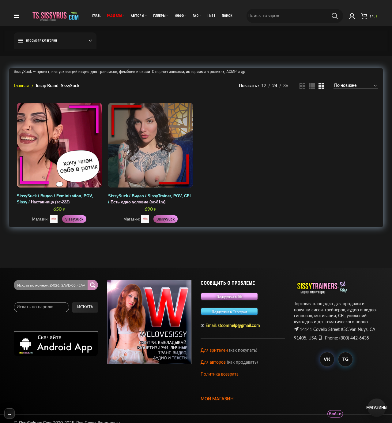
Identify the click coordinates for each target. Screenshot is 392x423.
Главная (22, 86)
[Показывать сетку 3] (312, 86)
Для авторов (214, 362)
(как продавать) (243, 362)
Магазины (377, 408)
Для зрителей (214, 350)
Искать (85, 307)
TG (345, 359)
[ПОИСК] (334, 16)
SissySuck (74, 219)
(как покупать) (242, 350)
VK (327, 359)
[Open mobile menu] (16, 16)
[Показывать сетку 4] (321, 86)
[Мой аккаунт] (352, 16)
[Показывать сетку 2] (302, 86)
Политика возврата (220, 374)
